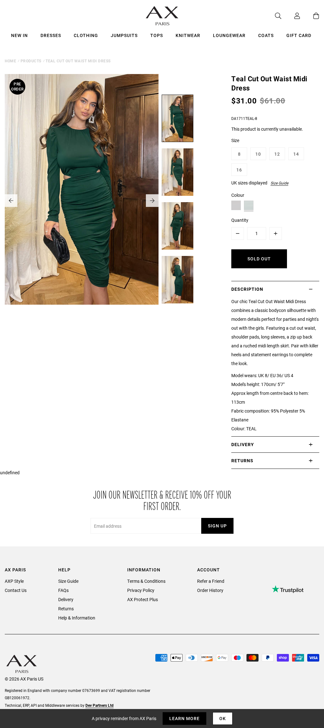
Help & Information (76, 618)
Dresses (50, 35)
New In (19, 35)
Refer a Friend (210, 581)
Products (31, 60)
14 (296, 154)
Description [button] (247, 289)
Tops (156, 35)
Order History (210, 590)
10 (258, 154)
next (152, 200)
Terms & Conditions (146, 581)
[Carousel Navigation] (82, 200)
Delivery (65, 599)
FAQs (63, 590)
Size (235, 140)
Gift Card (298, 35)
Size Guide (279, 182)
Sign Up (217, 526)
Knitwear (188, 35)
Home (10, 60)
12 (277, 154)
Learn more (184, 718)
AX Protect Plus (142, 599)
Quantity (239, 220)
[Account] (290, 15)
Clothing (86, 35)
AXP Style (14, 581)
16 (239, 170)
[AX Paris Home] (162, 15)
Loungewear (229, 35)
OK (222, 718)
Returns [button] (242, 460)
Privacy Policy (140, 590)
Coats (266, 35)
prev (11, 200)
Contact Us (16, 590)
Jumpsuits (124, 35)
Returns (66, 609)
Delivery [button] (242, 444)
